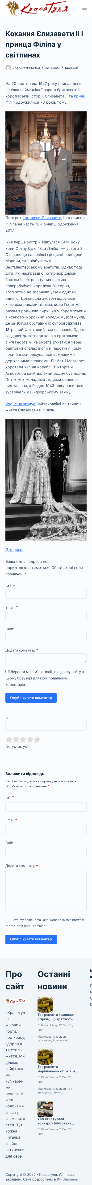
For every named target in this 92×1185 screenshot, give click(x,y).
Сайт (9, 629)
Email (11, 607)
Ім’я (10, 586)
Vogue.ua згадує (20, 403)
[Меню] (84, 8)
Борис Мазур (50, 1025)
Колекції (71, 68)
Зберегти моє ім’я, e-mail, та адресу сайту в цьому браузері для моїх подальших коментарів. (44, 678)
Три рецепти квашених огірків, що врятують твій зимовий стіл (56, 1019)
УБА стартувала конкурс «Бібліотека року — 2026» (54, 1123)
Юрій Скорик (50, 1077)
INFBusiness (67, 1179)
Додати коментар (21, 650)
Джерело (13, 549)
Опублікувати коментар (31, 698)
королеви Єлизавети (42, 217)
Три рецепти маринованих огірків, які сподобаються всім (58, 1071)
